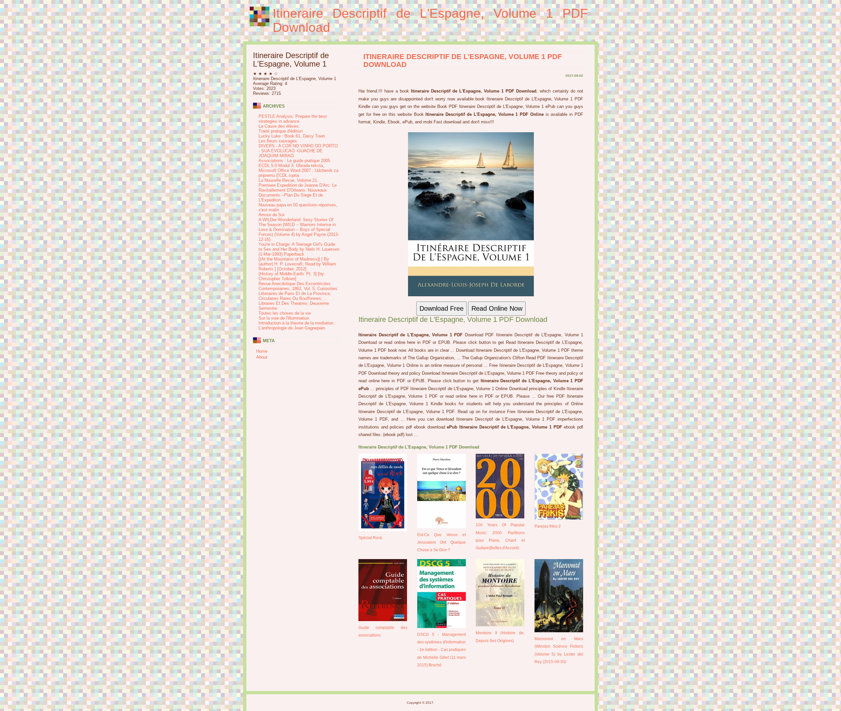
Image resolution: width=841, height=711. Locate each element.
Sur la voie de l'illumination (284, 318)
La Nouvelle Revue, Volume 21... (290, 180)
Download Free (442, 308)
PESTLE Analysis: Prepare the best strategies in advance (293, 119)
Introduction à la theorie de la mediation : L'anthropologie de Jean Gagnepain (297, 325)
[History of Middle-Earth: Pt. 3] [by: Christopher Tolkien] (292, 276)
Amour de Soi (271, 214)
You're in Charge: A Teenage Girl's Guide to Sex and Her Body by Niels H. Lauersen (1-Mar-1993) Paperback (299, 249)
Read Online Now (496, 308)
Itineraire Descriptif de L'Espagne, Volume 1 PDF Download (430, 20)
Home (261, 351)
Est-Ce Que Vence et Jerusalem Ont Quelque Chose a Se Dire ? (441, 542)
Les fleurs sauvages (278, 140)
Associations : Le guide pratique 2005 (294, 160)
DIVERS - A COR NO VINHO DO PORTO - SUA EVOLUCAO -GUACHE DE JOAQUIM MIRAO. (298, 150)
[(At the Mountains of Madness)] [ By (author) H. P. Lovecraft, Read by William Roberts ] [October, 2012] (297, 264)
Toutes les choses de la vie (285, 313)
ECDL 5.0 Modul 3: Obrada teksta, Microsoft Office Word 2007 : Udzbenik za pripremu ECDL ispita (298, 170)
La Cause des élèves (279, 126)
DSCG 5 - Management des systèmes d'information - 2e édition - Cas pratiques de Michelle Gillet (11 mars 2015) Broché (441, 649)
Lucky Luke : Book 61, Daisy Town (292, 136)
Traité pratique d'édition (281, 131)
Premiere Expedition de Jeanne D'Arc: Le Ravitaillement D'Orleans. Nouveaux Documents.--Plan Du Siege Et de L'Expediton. (298, 192)
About (261, 357)
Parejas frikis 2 (547, 526)
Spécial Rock (370, 537)
